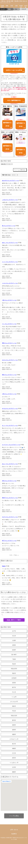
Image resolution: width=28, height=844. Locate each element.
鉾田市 (14, 758)
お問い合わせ (14, 829)
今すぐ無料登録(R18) (14, 100)
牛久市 (14, 692)
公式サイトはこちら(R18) (14, 70)
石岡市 (14, 645)
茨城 (16, 9)
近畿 (16, 5)
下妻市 (14, 659)
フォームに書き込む (20, 170)
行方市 (14, 753)
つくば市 (14, 697)
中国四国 (21, 6)
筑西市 (14, 725)
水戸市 (14, 631)
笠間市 (14, 682)
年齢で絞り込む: (6, 175)
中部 (11, 5)
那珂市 (14, 720)
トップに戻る (14, 816)
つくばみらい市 (14, 762)
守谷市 (14, 711)
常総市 (14, 664)
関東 (7, 5)
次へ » (17, 555)
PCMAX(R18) (23, 106)
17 (14, 555)
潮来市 (14, 706)
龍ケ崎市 (14, 654)
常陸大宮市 (14, 715)
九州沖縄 (25, 6)
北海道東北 (2, 6)
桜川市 (14, 744)
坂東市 (14, 729)
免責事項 (14, 834)
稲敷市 (14, 734)
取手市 (14, 687)
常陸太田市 (14, 668)
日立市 (14, 636)
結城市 (14, 650)
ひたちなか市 (14, 701)
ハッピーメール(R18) (16, 47)
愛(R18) (9, 106)
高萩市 (14, 673)
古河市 (14, 767)
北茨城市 (14, 678)
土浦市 (14, 640)
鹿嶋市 (14, 772)
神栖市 (14, 748)
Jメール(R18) (9, 132)
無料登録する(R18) (7, 124)
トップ (3, 9)
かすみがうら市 (14, 739)
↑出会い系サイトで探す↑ (14, 620)
